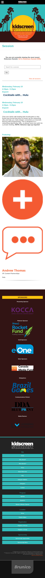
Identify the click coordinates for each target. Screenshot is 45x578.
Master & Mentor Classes (22, 504)
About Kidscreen (22, 471)
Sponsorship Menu (23, 542)
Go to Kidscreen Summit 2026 (29, 59)
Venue (22, 513)
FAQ (22, 475)
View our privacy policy (37, 555)
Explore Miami (22, 517)
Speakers (22, 500)
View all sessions (35, 79)
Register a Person (22, 525)
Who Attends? (22, 463)
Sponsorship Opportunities (23, 538)
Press (22, 467)
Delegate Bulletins (22, 479)
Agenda (23, 496)
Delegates (22, 483)
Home (22, 455)
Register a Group (22, 529)
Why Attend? (22, 459)
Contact (22, 487)
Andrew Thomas (14, 270)
